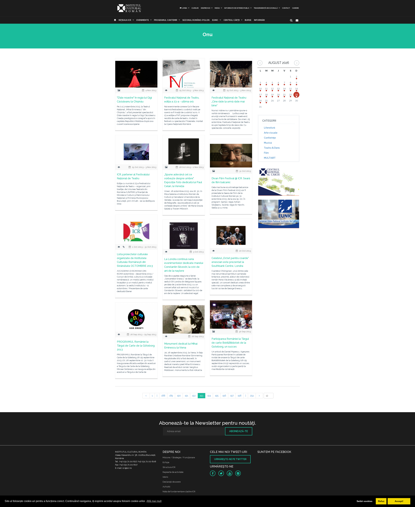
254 (252, 395)
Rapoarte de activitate (173, 472)
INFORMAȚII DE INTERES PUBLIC (236, 8)
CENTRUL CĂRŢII (232, 20)
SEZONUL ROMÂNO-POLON (195, 20)
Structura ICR (169, 467)
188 (163, 395)
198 (239, 395)
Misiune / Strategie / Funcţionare (179, 457)
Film (266, 153)
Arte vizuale (270, 132)
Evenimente (142, 20)
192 (194, 395)
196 (224, 395)
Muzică (268, 142)
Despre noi (205, 8)
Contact (286, 8)
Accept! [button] (399, 501)
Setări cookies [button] (364, 501)
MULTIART (270, 158)
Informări (259, 20)
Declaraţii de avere (172, 482)
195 (216, 395)
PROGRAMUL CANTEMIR (165, 20)
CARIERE (295, 8)
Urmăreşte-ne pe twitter (230, 459)
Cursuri (195, 8)
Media (217, 8)
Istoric (165, 477)
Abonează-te (238, 431)
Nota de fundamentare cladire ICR (179, 491)
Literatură (269, 127)
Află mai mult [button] (154, 501)
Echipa (166, 462)
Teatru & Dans (272, 148)
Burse (248, 20)
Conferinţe (270, 137)
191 (186, 395)
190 (179, 395)
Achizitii (166, 486)
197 (232, 395)
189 (171, 395)
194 (209, 395)
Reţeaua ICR (125, 20)
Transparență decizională (266, 8)
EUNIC (215, 20)
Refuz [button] (381, 501)
